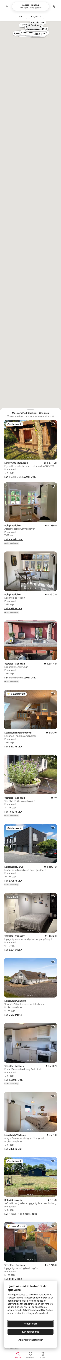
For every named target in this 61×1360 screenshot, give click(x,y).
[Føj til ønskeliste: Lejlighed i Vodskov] (52, 1095)
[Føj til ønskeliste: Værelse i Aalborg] (52, 1026)
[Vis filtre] (54, 6)
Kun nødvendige (30, 1331)
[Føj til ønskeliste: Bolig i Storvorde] (52, 1160)
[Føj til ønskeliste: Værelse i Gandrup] (52, 624)
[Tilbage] (7, 6)
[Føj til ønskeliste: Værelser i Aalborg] (52, 1226)
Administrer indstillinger (30, 1339)
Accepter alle (30, 1323)
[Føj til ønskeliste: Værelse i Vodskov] (52, 896)
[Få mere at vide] (53, 416)
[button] (6, 476)
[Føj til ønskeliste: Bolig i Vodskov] (52, 486)
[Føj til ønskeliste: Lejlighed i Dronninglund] (52, 693)
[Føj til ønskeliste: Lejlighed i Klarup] (52, 827)
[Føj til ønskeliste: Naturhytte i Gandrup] (52, 423)
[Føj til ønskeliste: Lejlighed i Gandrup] (52, 961)
